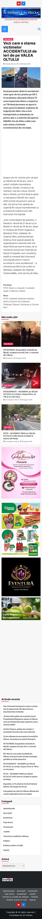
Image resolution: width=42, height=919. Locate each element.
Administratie (9, 808)
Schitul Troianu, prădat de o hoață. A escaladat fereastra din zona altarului (19, 730)
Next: (21, 301)
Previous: (18, 288)
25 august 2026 (27, 400)
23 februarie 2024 (25, 64)
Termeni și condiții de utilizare (16, 836)
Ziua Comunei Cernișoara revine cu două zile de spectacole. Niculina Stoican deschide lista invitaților (20, 709)
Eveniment (7, 818)
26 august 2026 (21, 358)
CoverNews (14, 915)
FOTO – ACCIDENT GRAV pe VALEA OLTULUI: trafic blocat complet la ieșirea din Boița (19, 436)
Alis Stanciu (9, 358)
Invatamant (8, 827)
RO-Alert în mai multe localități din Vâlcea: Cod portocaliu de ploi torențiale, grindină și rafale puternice (20, 756)
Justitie (6, 831)
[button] (4, 29)
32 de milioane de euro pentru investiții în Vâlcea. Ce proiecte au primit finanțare (20, 737)
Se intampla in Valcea (12, 400)
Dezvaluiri (7, 813)
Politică (6, 841)
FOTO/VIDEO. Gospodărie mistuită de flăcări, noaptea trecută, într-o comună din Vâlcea (20, 352)
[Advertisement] (21, 153)
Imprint (6, 850)
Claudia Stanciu (10, 64)
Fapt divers (8, 39)
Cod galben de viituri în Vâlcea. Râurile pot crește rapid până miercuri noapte (21, 792)
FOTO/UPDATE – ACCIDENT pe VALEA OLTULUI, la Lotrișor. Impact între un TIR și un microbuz (20, 394)
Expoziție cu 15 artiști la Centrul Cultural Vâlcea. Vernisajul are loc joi (20, 785)
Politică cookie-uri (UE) (13, 845)
